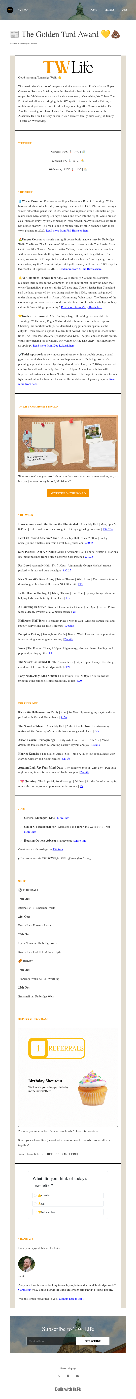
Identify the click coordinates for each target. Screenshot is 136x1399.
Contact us (24, 1290)
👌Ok (41, 1203)
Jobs (124, 9)
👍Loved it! (44, 1195)
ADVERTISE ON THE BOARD (68, 493)
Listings (109, 9)
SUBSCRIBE (93, 1341)
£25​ (97, 731)
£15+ (64, 717)
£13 (80, 584)
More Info (63, 818)
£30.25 (89, 557)
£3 (81, 786)
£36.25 (67, 570)
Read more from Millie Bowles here (80, 269)
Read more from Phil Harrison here (67, 230)
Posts (94, 9)
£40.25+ (90, 543)
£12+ (68, 667)
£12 (68, 598)
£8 (50, 653)
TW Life (22, 9)
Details (69, 625)
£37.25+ (108, 529)
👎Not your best (46, 1212)
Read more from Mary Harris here (81, 307)
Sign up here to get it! (72, 1299)
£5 (74, 612)
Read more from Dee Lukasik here (54, 345)
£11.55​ (66, 758)
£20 (79, 680)
